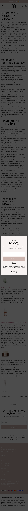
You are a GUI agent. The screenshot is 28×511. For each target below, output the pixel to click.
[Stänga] (25, 238)
